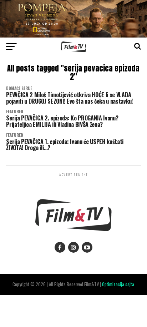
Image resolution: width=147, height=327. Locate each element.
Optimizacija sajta (118, 284)
